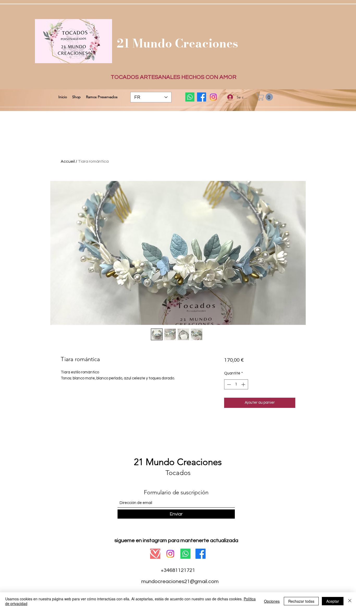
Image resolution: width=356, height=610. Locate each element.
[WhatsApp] (189, 97)
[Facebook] (201, 97)
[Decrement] (228, 384)
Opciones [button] (272, 601)
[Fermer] (350, 601)
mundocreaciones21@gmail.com (180, 581)
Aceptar (332, 601)
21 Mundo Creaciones (177, 43)
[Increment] (243, 384)
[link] (265, 97)
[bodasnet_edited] (155, 554)
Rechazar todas (301, 601)
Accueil (68, 161)
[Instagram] (213, 97)
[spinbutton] (236, 384)
